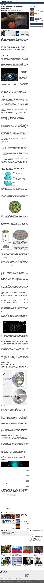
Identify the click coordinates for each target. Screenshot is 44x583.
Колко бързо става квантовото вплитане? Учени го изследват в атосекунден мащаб (36, 535)
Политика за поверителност (27, 574)
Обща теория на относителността (8, 477)
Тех (29, 1)
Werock (23, 578)
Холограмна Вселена (4, 491)
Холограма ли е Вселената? (7, 467)
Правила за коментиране (26, 572)
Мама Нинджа (27, 578)
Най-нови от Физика (6, 30)
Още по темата (4, 461)
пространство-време (14, 490)
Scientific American (20, 47)
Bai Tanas (32, 536)
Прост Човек (33, 539)
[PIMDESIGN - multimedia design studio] (41, 581)
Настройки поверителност (27, 576)
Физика (5, 4)
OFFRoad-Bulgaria (18, 578)
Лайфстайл (11, 578)
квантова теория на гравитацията (6, 489)
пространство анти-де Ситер (5, 490)
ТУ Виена (22, 39)
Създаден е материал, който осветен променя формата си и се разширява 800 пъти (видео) (38, 19)
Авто (27, 1)
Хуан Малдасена (19, 491)
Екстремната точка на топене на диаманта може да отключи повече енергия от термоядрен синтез (24, 521)
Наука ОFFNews (4, 10)
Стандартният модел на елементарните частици (10, 472)
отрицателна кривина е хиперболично (21, 489)
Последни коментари (36, 530)
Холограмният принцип (12, 491)
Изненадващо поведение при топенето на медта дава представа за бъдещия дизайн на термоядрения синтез (24, 527)
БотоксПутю (32, 537)
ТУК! (15, 534)
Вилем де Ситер (21, 216)
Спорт (24, 1)
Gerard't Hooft (9, 353)
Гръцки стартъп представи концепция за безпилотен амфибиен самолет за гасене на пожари (24, 516)
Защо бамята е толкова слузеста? (38, 536)
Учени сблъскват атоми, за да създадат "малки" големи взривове (9, 32)
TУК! (11, 533)
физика (25, 490)
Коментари (5, 530)
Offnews (20, 1)
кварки (14, 489)
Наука (16, 1)
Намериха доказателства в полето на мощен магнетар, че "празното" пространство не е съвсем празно (24, 33)
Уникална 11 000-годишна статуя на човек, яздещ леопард (38, 14)
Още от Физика (6, 513)
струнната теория (21, 490)
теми (23, 491)
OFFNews (1, 578)
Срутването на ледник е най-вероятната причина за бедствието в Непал (38, 10)
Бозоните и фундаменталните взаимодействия (10, 483)
